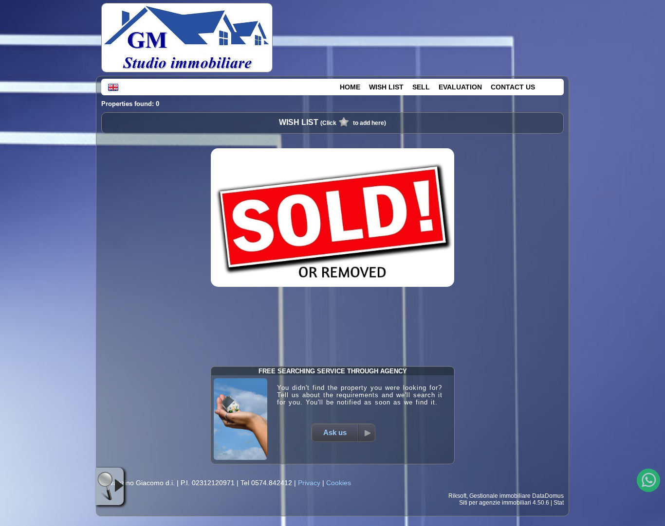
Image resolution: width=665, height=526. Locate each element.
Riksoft (457, 495)
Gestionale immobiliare (500, 495)
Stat (559, 502)
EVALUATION (460, 87)
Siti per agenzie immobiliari (495, 502)
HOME (350, 87)
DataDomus (548, 495)
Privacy (309, 483)
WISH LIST (386, 87)
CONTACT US (513, 87)
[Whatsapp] (648, 480)
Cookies (338, 483)
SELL (421, 87)
